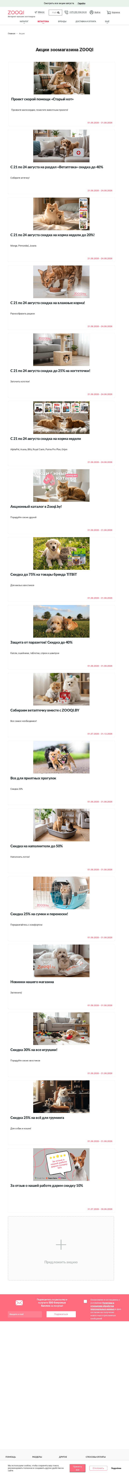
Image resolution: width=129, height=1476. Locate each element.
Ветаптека (43, 21)
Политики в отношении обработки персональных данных (102, 1306)
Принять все (77, 1468)
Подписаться (61, 1314)
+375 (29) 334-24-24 (77, 12)
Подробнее (116, 1468)
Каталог (24, 21)
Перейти (81, 3)
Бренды (62, 21)
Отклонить (98, 1468)
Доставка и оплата (86, 21)
